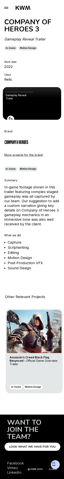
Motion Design (28, 48)
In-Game (11, 48)
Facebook (15, 463)
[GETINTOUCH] (44, 464)
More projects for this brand (23, 155)
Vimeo (12, 468)
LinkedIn (14, 472)
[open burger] (6, 8)
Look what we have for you (32, 447)
